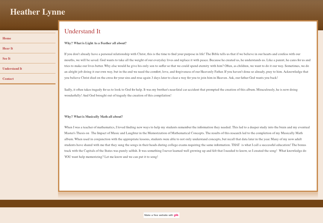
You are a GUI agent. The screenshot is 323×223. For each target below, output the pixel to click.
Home (7, 38)
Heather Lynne (37, 11)
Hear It (8, 48)
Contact (8, 78)
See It (6, 58)
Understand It (12, 68)
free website (161, 215)
